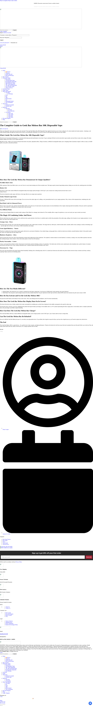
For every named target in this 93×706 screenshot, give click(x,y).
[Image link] (4, 128)
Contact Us (7, 608)
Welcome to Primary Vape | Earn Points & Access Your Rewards (47, 698)
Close (1, 652)
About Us (7, 606)
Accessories (8, 112)
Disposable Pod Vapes (10, 82)
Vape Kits (7, 108)
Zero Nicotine (8, 671)
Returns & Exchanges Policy (11, 624)
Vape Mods (10, 117)
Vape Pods (10, 115)
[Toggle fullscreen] (3, 704)
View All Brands (9, 102)
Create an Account (7, 32)
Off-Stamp (10, 93)
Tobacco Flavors (9, 87)
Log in (2, 40)
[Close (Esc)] (0, 704)
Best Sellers (7, 79)
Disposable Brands (9, 101)
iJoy (6, 100)
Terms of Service (9, 621)
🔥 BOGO (7, 71)
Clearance (7, 73)
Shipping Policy (8, 622)
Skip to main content (12, 0)
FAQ (6, 616)
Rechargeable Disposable (10, 81)
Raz (6, 96)
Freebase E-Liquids (9, 104)
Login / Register (6, 693)
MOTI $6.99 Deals (9, 75)
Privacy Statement (9, 623)
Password (4, 37)
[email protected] (4, 634)
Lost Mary (7, 92)
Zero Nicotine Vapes (9, 86)
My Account (8, 612)
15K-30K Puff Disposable (11, 85)
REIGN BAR (8, 98)
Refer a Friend (8, 615)
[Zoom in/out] (4, 704)
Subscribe (89, 557)
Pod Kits (10, 109)
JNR (6, 97)
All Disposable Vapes (10, 80)
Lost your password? (4, 42)
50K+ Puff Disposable (10, 84)
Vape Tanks (10, 114)
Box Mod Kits (11, 111)
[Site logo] (41, 28)
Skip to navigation (4, 0)
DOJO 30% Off (8, 74)
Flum (6, 95)
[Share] (1, 704)
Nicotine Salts (8, 106)
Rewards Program (9, 614)
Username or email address (8, 35)
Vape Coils (10, 113)
